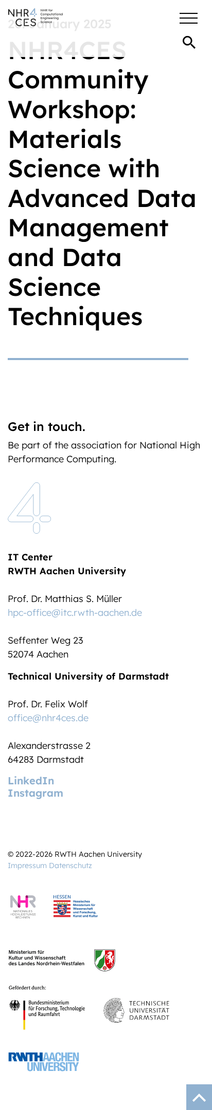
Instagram (35, 792)
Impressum (27, 865)
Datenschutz (70, 865)
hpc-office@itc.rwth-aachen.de (75, 612)
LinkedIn (31, 780)
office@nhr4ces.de (48, 718)
